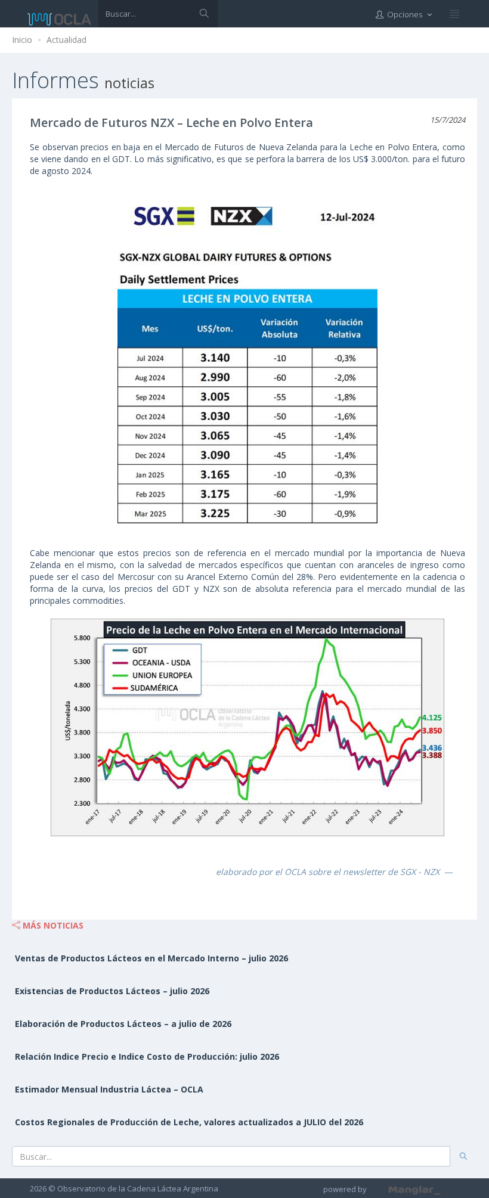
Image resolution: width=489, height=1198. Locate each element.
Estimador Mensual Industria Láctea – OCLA (109, 1089)
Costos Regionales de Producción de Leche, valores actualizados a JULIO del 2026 (189, 1122)
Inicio (22, 39)
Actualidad (66, 39)
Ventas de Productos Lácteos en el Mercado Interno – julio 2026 (151, 958)
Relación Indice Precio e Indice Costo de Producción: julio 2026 (147, 1056)
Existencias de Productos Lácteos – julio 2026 (112, 991)
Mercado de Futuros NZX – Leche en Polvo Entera (171, 122)
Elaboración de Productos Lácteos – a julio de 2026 (123, 1023)
